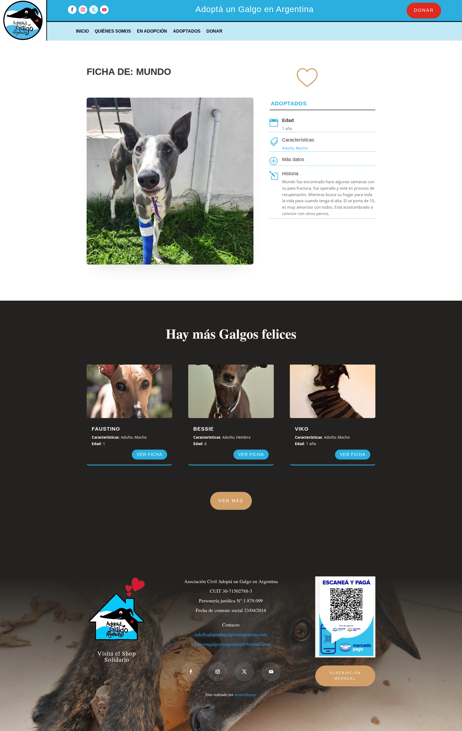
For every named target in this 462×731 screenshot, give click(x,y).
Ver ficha (149, 454)
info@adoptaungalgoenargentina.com (231, 634)
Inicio (82, 31)
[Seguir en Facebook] (72, 9)
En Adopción (152, 31)
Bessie (203, 429)
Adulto (288, 148)
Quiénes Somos (113, 31)
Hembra (243, 437)
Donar (214, 31)
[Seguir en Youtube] (104, 9)
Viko (302, 429)
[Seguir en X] (93, 9)
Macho (302, 148)
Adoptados (187, 31)
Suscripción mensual (345, 675)
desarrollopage (245, 694)
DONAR (424, 10)
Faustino (106, 429)
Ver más (231, 501)
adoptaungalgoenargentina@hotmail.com (231, 644)
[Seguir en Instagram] (83, 9)
